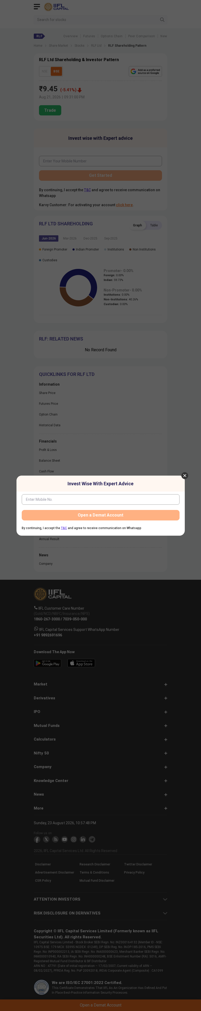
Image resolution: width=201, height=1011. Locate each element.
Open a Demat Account (100, 515)
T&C (64, 528)
